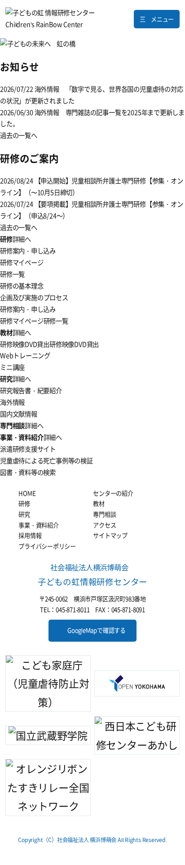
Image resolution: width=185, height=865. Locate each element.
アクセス (104, 525)
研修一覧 (56, 321)
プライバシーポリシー (47, 546)
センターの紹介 (113, 493)
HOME (26, 493)
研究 (24, 514)
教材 (99, 503)
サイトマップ (110, 535)
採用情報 (29, 535)
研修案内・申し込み (28, 309)
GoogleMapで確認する (96, 630)
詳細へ (22, 239)
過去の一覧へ (18, 135)
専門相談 (104, 514)
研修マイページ (22, 321)
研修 (24, 503)
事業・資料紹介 (38, 525)
